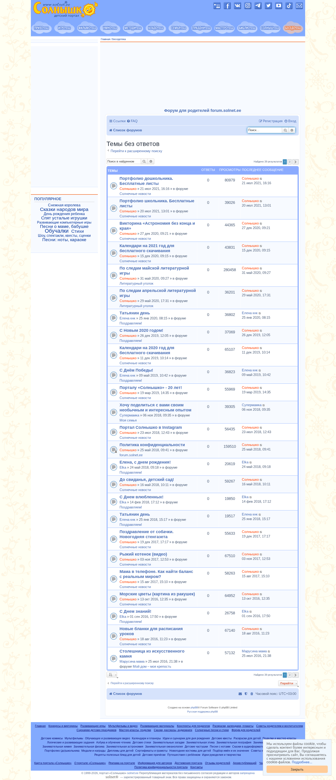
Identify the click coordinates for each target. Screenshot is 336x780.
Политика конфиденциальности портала (161, 767)
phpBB (194, 707)
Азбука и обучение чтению (113, 742)
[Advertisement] (202, 75)
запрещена (247, 773)
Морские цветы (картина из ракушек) (157, 593)
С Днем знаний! (135, 611)
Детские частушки (196, 746)
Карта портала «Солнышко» (53, 763)
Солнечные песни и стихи (212, 730)
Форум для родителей (246, 730)
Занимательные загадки (168, 742)
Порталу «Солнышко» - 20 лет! (151, 387)
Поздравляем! (131, 323)
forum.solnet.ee (131, 455)
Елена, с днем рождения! (145, 462)
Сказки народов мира (64, 209)
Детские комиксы (52, 738)
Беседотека (119, 39)
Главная (105, 39)
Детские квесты (222, 738)
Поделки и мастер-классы (279, 738)
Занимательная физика (89, 746)
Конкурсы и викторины (63, 726)
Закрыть (297, 769)
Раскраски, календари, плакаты (233, 726)
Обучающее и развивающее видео (107, 738)
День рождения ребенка (64, 214)
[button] (295, 162)
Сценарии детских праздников (96, 730)
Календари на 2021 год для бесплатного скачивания (147, 248)
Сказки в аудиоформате (248, 746)
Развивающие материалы (157, 726)
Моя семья (128, 420)
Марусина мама (132, 661)
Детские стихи (142, 742)
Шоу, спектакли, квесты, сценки (64, 236)
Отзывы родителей (217, 763)
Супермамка (129, 415)
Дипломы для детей (120, 750)
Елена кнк (127, 318)
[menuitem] (132, 121)
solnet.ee (133, 773)
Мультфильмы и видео (123, 726)
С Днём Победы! (136, 370)
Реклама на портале (122, 763)
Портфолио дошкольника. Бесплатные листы (146, 181)
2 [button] (289, 161)
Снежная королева (64, 205)
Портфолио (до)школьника (62, 750)
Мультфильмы (74, 738)
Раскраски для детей (247, 738)
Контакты (196, 767)
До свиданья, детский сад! (147, 479)
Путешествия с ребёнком (183, 754)
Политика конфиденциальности (152, 444)
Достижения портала (188, 763)
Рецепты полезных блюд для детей (117, 754)
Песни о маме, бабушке (64, 226)
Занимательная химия (57, 746)
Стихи (77, 231)
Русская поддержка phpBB (202, 711)
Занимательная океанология (164, 746)
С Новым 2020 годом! (141, 330)
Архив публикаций (244, 763)
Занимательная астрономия (124, 746)
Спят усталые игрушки (64, 218)
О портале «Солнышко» (90, 763)
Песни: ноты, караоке (64, 240)
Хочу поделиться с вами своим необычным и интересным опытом (155, 407)
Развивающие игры (93, 726)
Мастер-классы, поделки (135, 730)
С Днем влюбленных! (141, 496)
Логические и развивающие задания (70, 742)
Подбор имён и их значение (231, 750)
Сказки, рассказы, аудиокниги (173, 730)
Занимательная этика (200, 742)
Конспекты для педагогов (193, 726)
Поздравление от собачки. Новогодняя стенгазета (146, 534)
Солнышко (128, 189)
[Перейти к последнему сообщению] (261, 178)
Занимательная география (233, 742)
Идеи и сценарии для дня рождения (186, 738)
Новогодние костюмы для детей (190, 750)
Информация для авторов (155, 763)
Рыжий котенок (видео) (143, 554)
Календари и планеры (146, 738)
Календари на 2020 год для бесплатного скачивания (147, 350)
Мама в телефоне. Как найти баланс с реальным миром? (156, 574)
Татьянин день (135, 312)
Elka (123, 467)
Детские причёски (153, 754)
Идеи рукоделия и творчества (221, 754)
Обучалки (57, 231)
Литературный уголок (136, 283)
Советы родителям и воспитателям (279, 726)
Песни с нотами (220, 746)
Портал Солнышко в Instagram (151, 427)
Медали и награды (93, 750)
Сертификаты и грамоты (151, 750)
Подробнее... (302, 762)
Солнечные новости (135, 194)
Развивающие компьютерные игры (64, 222)
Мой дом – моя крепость (152, 666)
